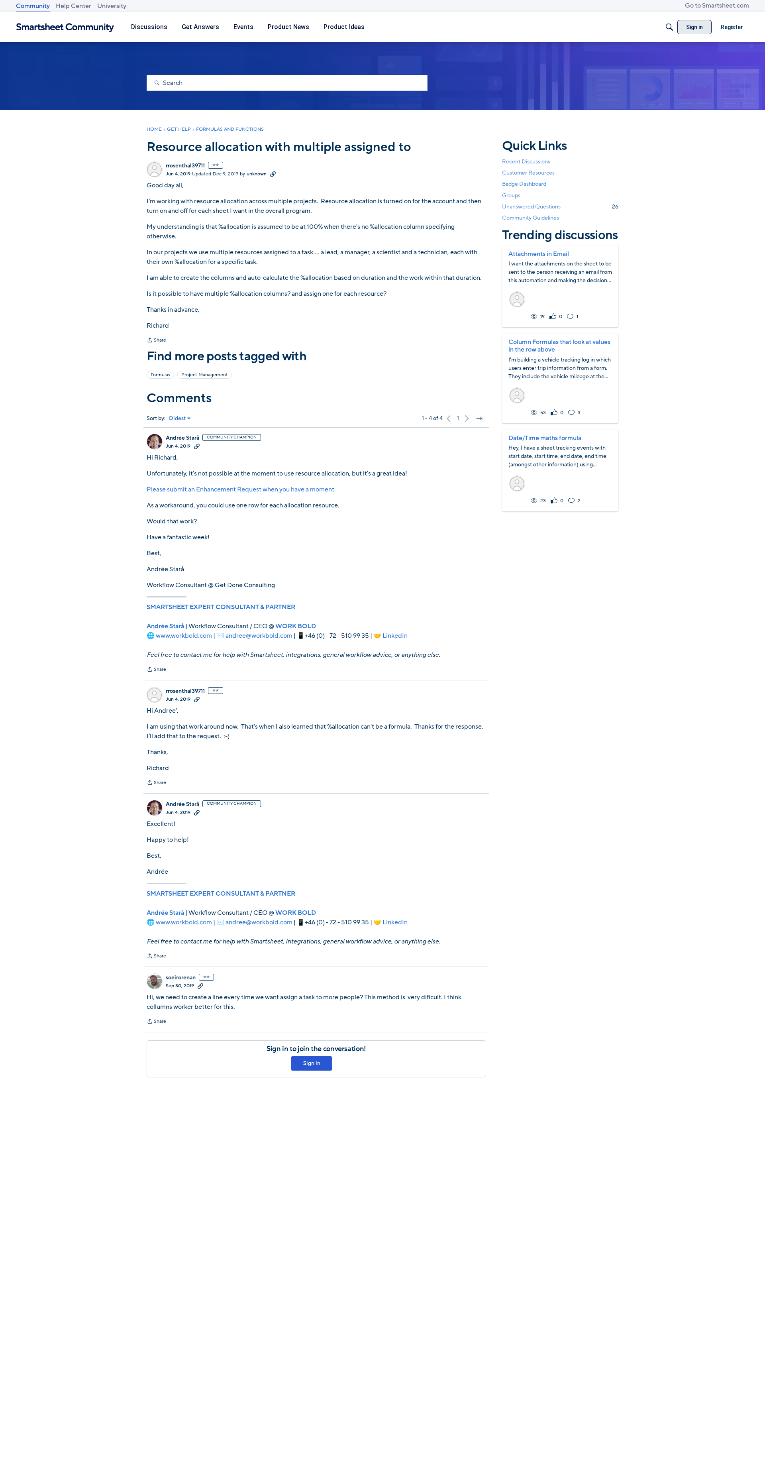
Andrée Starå (182, 438)
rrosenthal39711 (185, 165)
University (111, 6)
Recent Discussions (526, 161)
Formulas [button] (160, 374)
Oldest (177, 419)
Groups (511, 195)
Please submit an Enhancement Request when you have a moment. (241, 489)
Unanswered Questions (560, 206)
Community (33, 6)
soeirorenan (181, 977)
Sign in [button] (311, 1063)
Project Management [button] (204, 374)
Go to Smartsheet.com (717, 5)
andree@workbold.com (259, 635)
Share (156, 341)
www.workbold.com (184, 635)
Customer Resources (528, 173)
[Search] (669, 27)
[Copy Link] (273, 173)
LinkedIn (395, 635)
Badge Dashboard (524, 184)
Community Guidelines (530, 218)
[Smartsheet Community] (65, 27)
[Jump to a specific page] (479, 418)
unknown (257, 174)
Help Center (73, 6)
